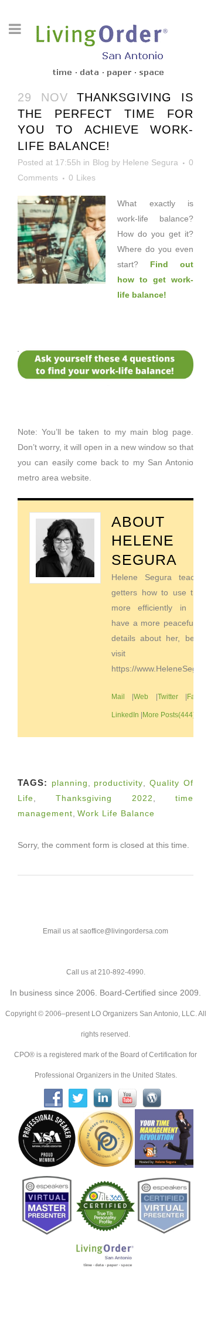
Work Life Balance (116, 813)
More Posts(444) (168, 714)
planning (70, 783)
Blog (101, 162)
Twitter (168, 696)
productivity (118, 783)
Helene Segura (150, 162)
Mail (118, 696)
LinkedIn (125, 714)
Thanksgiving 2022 (105, 798)
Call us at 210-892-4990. (105, 972)
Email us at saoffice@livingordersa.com (105, 931)
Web (141, 696)
